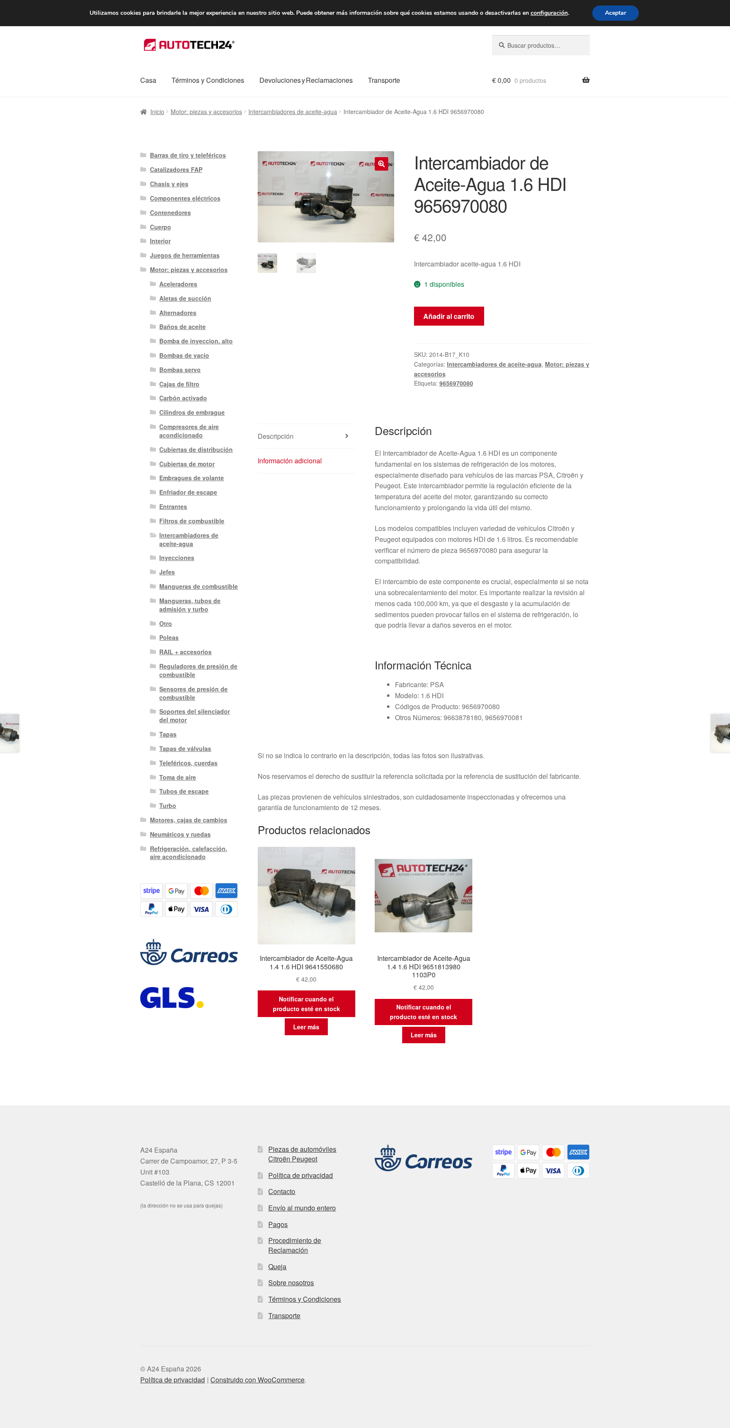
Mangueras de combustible (198, 586)
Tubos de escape (184, 791)
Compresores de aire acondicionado (189, 430)
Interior (160, 241)
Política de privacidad (300, 1175)
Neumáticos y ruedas (180, 834)
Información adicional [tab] (290, 460)
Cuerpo (160, 227)
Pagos (278, 1224)
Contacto (281, 1191)
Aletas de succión (185, 298)
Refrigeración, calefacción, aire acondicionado (188, 852)
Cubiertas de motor (187, 464)
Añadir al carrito (448, 316)
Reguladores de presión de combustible (198, 670)
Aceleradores (178, 284)
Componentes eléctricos (185, 198)
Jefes (167, 572)
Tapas (168, 734)
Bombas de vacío (184, 355)
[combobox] (541, 45)
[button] (381, 164)
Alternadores (177, 312)
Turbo (167, 805)
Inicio (157, 111)
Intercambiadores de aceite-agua (292, 111)
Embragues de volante (191, 477)
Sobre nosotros (291, 1282)
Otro (165, 623)
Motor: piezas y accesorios (206, 111)
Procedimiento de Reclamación (294, 1245)
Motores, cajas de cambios (188, 820)
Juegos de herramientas (185, 255)
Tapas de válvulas (185, 748)
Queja (277, 1266)
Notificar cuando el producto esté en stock (306, 1004)
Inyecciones (176, 557)
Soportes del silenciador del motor (194, 715)
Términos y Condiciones (208, 80)
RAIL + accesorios (185, 651)
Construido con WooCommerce (257, 1379)
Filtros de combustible (191, 521)
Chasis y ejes (169, 184)
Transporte (384, 80)
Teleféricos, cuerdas (188, 763)
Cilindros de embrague (192, 412)
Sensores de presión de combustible (193, 693)
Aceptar (615, 13)
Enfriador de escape (188, 492)
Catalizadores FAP (176, 169)
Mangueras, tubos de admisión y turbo (190, 604)
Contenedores (170, 212)
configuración (549, 13)
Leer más (306, 1027)
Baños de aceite (182, 326)
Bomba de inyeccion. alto (196, 341)
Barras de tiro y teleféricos (188, 155)
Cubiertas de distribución (196, 449)
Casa (148, 80)
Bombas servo (180, 369)
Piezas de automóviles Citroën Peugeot (302, 1154)
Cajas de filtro (179, 384)
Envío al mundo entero (302, 1208)
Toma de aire (177, 777)
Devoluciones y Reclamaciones (306, 80)
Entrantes (173, 506)
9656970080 (456, 383)
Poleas (169, 637)
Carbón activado (183, 398)
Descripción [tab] (276, 436)
